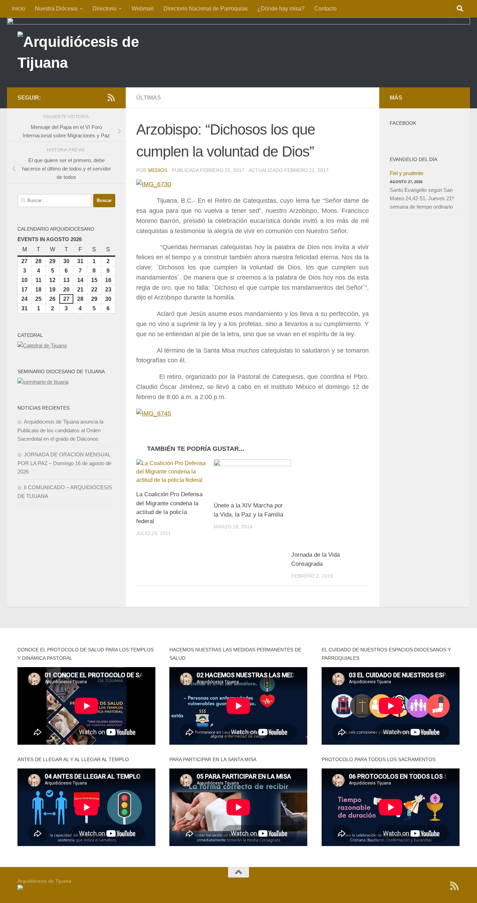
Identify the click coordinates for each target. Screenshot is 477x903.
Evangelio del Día (413, 159)
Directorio (105, 9)
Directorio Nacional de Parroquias (205, 9)
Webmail (143, 9)
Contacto (325, 9)
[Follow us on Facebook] (77, 98)
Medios (157, 170)
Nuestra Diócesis (56, 9)
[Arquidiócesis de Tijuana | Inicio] (93, 53)
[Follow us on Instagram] (89, 98)
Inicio (18, 9)
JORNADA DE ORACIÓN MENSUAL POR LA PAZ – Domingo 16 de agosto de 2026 (64, 463)
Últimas (148, 98)
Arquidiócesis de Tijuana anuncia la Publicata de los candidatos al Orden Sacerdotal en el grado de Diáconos (60, 430)
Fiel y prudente (406, 173)
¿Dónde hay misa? (280, 9)
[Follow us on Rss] (111, 97)
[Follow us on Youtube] (100, 98)
